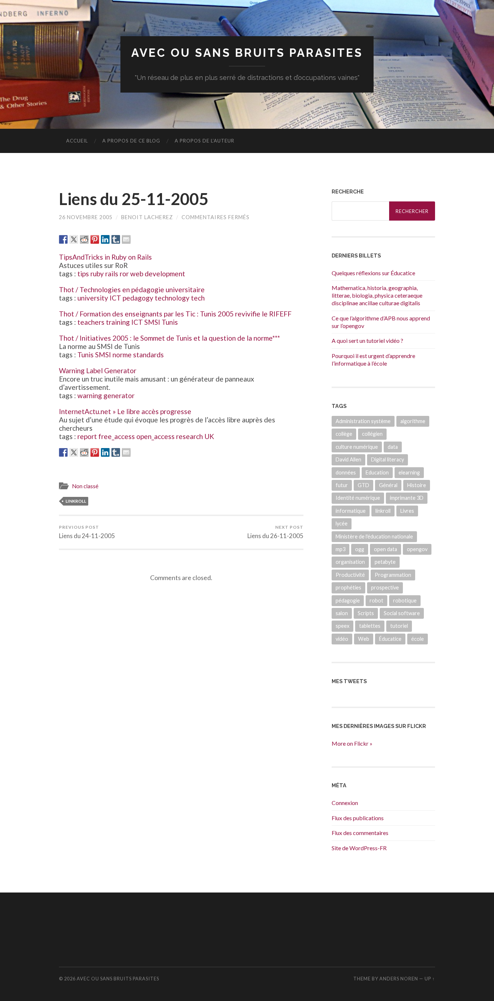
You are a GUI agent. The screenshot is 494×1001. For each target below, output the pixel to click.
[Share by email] (126, 239)
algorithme (412, 421)
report (87, 436)
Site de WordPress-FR (359, 847)
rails (111, 273)
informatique (351, 511)
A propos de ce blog (131, 141)
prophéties (348, 587)
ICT (115, 298)
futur (342, 485)
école (417, 639)
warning (89, 395)
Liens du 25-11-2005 (133, 199)
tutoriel (399, 626)
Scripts (366, 613)
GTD (363, 485)
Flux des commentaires (360, 832)
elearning (409, 472)
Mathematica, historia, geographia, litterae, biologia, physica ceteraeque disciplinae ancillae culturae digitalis (377, 295)
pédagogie (348, 600)
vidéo (342, 639)
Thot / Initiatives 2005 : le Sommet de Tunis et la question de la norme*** (169, 338)
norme (122, 354)
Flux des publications (358, 817)
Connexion (345, 802)
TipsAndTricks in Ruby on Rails (105, 257)
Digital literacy (387, 459)
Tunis (170, 322)
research (189, 436)
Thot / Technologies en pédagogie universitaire (132, 289)
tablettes (369, 626)
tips (83, 273)
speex (342, 626)
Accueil (77, 141)
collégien (372, 434)
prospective (385, 587)
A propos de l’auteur (204, 141)
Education (377, 472)
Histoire (416, 485)
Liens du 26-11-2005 (275, 532)
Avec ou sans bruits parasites (247, 52)
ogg (359, 549)
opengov (417, 549)
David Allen (348, 459)
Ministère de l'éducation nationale (374, 536)
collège (344, 434)
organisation (350, 562)
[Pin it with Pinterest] (94, 239)
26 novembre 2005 (85, 217)
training (118, 322)
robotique (405, 600)
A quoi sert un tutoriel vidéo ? (367, 340)
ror (124, 273)
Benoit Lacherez (147, 217)
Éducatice (390, 639)
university (92, 298)
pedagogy (138, 298)
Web (363, 639)
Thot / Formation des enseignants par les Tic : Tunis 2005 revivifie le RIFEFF (175, 314)
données (346, 472)
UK (209, 436)
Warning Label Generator (97, 370)
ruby (97, 273)
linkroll (75, 501)
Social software (402, 613)
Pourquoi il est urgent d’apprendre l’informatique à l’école (373, 359)
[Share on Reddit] (84, 239)
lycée (342, 523)
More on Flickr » (352, 743)
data (393, 447)
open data (385, 549)
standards (148, 354)
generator (119, 395)
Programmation (393, 575)
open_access (155, 436)
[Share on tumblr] (115, 239)
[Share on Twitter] (73, 239)
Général (388, 485)
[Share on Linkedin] (105, 239)
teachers (91, 322)
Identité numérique (358, 498)
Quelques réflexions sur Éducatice (373, 272)
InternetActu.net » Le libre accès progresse (125, 411)
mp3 (340, 549)
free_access (116, 436)
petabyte (385, 562)
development (165, 273)
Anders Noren (398, 978)
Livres (407, 511)
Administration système (363, 421)
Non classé (85, 486)
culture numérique (357, 447)
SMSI (152, 322)
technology (172, 298)
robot (376, 600)
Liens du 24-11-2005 (87, 532)
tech (198, 298)
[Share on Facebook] (63, 239)
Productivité (350, 575)
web (136, 273)
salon (342, 613)
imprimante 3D (406, 498)
